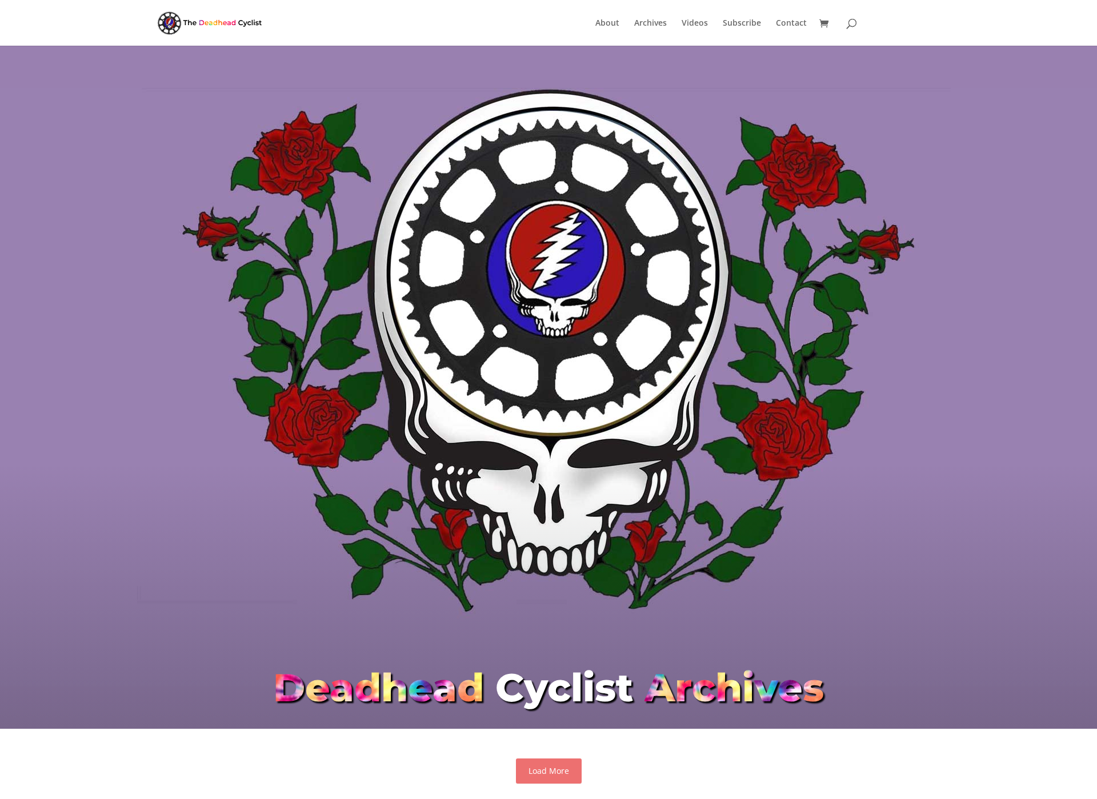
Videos (695, 23)
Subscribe (742, 23)
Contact (791, 23)
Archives (650, 23)
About (607, 23)
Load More (549, 770)
